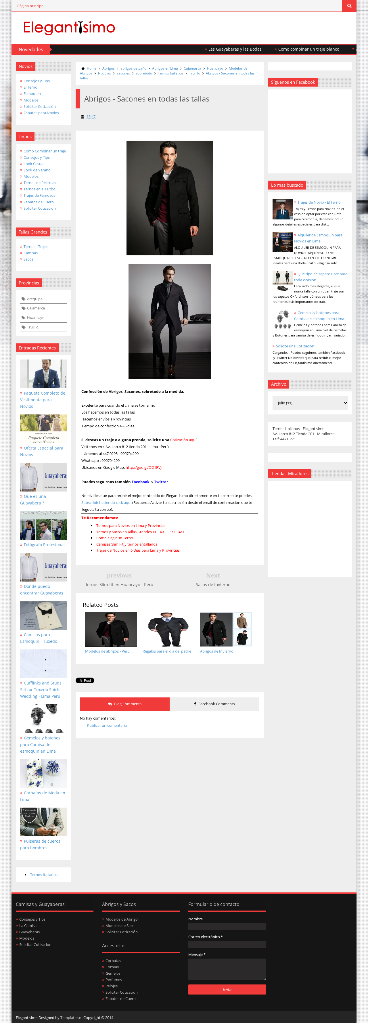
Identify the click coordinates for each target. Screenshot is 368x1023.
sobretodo (144, 73)
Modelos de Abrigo (122, 919)
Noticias (104, 73)
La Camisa (28, 925)
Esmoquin (32, 93)
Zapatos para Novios (41, 112)
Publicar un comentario (107, 725)
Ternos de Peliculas (40, 182)
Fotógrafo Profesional (44, 544)
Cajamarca (36, 308)
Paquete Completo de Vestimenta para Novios (42, 399)
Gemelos (113, 973)
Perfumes (114, 979)
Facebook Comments (216, 703)
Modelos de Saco (120, 925)
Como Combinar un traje (45, 151)
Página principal (30, 5)
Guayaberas (29, 931)
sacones (123, 73)
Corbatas (113, 960)
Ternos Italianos (43, 874)
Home (92, 68)
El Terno (30, 87)
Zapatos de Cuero (39, 201)
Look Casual (34, 163)
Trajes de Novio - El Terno (319, 202)
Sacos (28, 259)
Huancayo (36, 317)
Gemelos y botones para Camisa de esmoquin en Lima (40, 744)
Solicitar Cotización (40, 106)
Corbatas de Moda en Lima (42, 796)
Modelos (31, 100)
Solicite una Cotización (295, 346)
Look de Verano (37, 170)
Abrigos (108, 68)
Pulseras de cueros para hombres (40, 844)
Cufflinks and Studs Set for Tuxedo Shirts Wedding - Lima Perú (41, 689)
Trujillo (33, 327)
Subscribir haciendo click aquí (106, 502)
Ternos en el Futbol (40, 189)
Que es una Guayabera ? (33, 500)
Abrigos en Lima (165, 68)
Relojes (112, 985)
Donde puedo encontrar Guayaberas (41, 590)
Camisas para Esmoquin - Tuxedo (38, 638)
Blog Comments (127, 703)
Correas (112, 967)
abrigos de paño (133, 68)
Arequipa (35, 298)
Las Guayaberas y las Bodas (216, 49)
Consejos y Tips (37, 80)
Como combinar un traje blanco (290, 49)
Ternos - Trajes (36, 246)
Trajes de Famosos (39, 195)
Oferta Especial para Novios (41, 451)
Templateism (71, 1017)
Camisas (31, 252)
